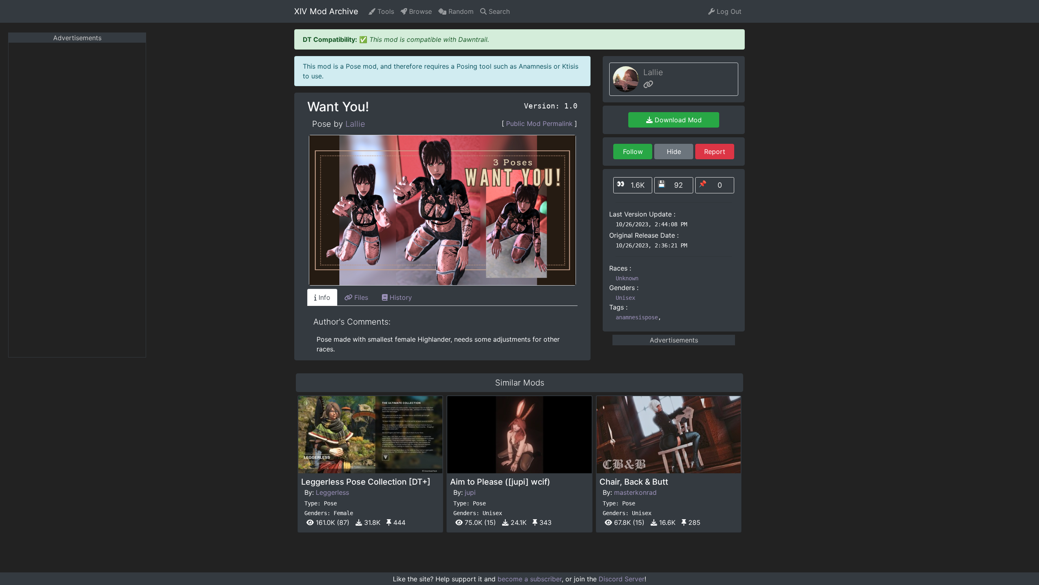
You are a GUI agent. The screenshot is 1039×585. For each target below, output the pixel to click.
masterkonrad (635, 492)
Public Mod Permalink (539, 123)
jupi (470, 492)
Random (460, 11)
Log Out (728, 11)
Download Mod (677, 120)
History (400, 297)
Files (360, 297)
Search (498, 11)
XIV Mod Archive (326, 11)
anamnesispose (637, 317)
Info (323, 297)
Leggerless (332, 492)
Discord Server (622, 579)
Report (714, 151)
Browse (419, 11)
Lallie (355, 124)
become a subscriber (530, 579)
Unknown (627, 278)
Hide (674, 151)
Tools (384, 11)
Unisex (625, 298)
